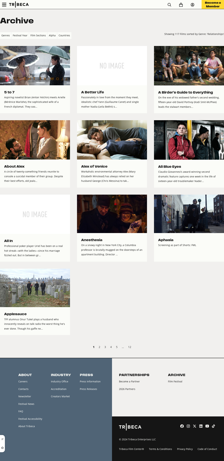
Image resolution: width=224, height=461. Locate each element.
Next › (221, 347)
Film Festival (175, 381)
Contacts (23, 389)
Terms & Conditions (160, 449)
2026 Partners (127, 389)
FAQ (20, 411)
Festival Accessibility (30, 418)
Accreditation (58, 389)
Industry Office (59, 381)
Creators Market (60, 396)
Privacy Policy (185, 449)
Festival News (26, 404)
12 (129, 347)
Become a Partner (129, 381)
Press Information (90, 381)
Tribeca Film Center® (131, 449)
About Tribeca (26, 426)
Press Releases (88, 389)
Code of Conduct (207, 449)
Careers (22, 381)
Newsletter (24, 396)
